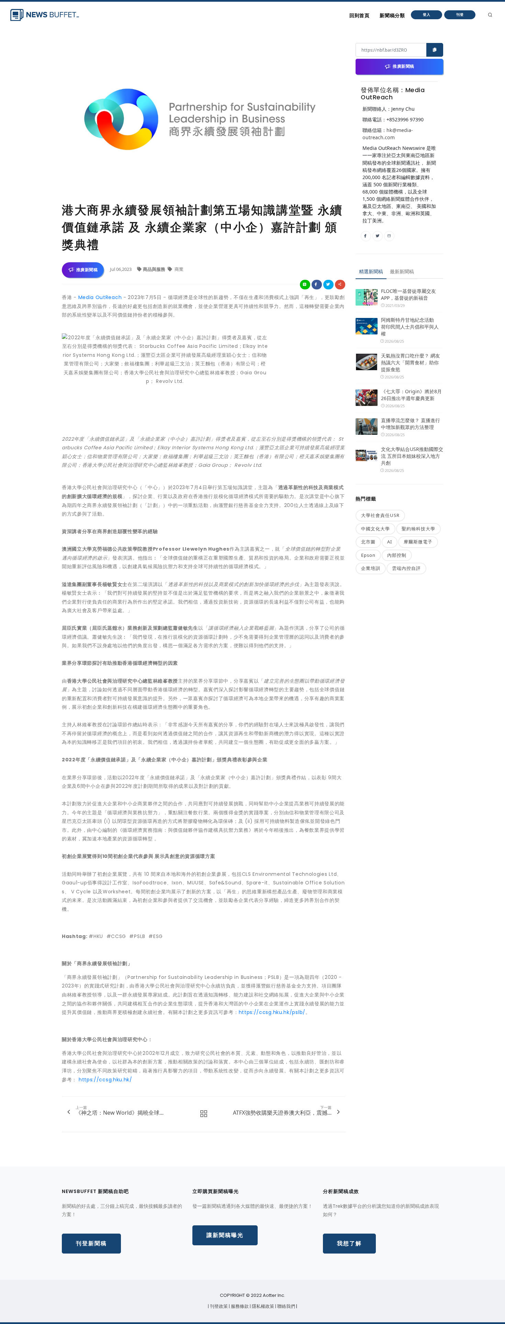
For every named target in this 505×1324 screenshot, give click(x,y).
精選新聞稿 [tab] (371, 271)
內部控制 (396, 555)
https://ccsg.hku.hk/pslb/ (272, 1012)
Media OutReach (100, 297)
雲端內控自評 (406, 568)
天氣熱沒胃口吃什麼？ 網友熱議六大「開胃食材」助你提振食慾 (410, 362)
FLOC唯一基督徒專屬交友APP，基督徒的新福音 (408, 294)
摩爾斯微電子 (418, 542)
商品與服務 (154, 269)
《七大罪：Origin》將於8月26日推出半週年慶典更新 (411, 394)
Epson (368, 555)
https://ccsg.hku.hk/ (105, 1079)
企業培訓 (370, 568)
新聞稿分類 (392, 15)
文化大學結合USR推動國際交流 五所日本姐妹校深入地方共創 (412, 456)
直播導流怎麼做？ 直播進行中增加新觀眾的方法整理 (410, 423)
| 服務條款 (239, 1306)
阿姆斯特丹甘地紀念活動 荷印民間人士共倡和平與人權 (410, 327)
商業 (178, 269)
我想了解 (349, 1243)
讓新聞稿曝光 (225, 1235)
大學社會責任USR (380, 515)
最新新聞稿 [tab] (402, 271)
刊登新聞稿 (91, 1243)
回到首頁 (359, 15)
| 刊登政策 (218, 1306)
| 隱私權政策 (262, 1306)
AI (389, 542)
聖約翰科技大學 (418, 529)
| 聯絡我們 (285, 1306)
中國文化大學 (375, 529)
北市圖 (368, 542)
